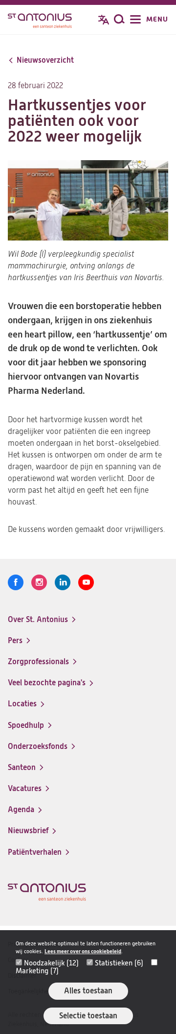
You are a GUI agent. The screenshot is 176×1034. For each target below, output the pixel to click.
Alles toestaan (88, 990)
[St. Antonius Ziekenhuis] (40, 20)
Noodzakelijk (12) (51, 963)
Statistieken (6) (119, 963)
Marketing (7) (37, 970)
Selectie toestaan (88, 1015)
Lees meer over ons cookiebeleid (82, 951)
